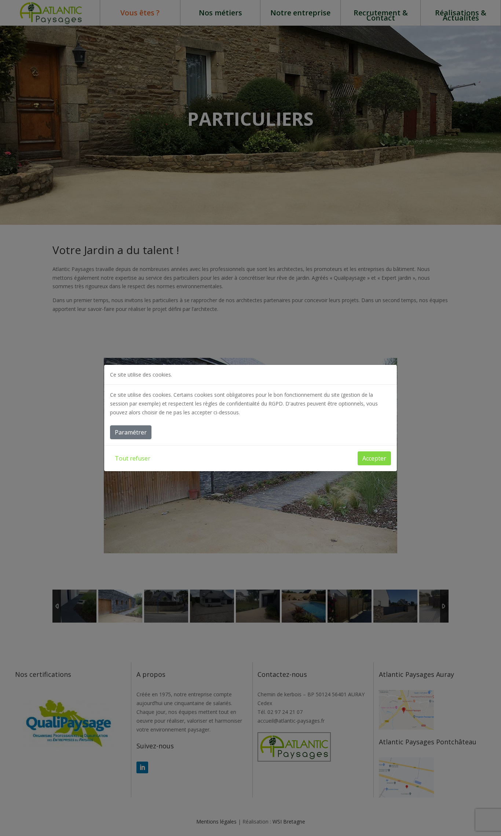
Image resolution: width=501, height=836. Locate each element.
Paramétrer (131, 432)
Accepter (374, 458)
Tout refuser (132, 458)
